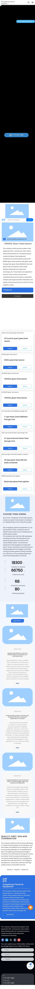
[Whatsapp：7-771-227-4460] (6, 987)
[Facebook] (2, 940)
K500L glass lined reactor (14, 360)
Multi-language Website (25, 21)
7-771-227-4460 (9, 316)
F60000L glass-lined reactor (15, 398)
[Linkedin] (6, 940)
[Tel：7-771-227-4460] (29, 987)
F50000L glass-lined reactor (15, 379)
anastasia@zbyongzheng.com (17, 239)
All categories (17, 296)
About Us (10, 870)
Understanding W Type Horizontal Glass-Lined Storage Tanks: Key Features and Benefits (17, 781)
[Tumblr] (15, 940)
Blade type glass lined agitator (16, 481)
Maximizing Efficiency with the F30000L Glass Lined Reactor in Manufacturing (17, 654)
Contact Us (24, 870)
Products (17, 870)
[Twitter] (10, 940)
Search (30, 220)
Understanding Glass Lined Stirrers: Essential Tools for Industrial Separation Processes (17, 717)
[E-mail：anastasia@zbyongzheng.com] (17, 987)
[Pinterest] (19, 940)
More (17, 683)
